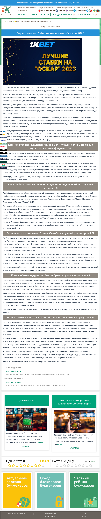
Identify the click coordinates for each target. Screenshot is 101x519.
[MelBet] (3, 134)
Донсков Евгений (13, 382)
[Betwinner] (3, 143)
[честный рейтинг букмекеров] (84, 491)
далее (40, 442)
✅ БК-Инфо (8, 21)
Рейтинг (22, 15)
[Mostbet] (3, 159)
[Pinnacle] (3, 140)
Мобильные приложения (17, 514)
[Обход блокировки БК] (50, 491)
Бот (54, 10)
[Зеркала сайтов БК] (16, 491)
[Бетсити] (3, 156)
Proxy (71, 10)
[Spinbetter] (3, 162)
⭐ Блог (16, 21)
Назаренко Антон (13, 371)
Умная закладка (46, 10)
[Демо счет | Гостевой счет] (26, 420)
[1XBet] (3, 131)
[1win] (3, 149)
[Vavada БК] (3, 146)
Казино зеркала (50, 514)
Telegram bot (81, 10)
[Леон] (3, 153)
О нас (84, 516)
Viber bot (62, 10)
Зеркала (45, 15)
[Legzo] (3, 168)
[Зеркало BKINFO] (6, 11)
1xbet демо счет (50, 516)
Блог (84, 514)
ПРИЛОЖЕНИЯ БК (86, 15)
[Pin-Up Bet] (3, 165)
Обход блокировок (62, 15)
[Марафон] (3, 137)
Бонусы (34, 15)
